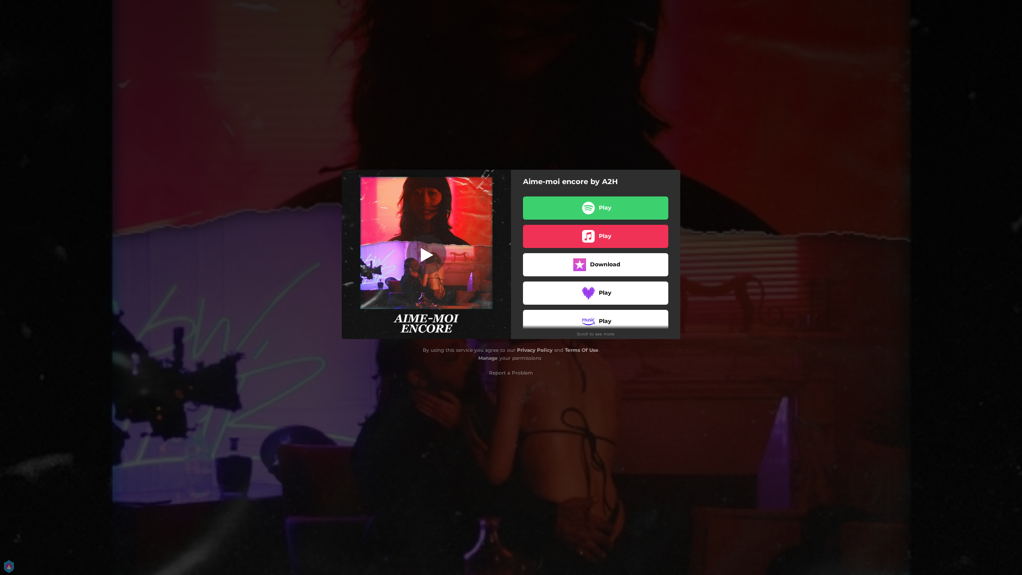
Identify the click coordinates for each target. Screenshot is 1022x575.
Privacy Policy (535, 350)
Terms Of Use (581, 350)
